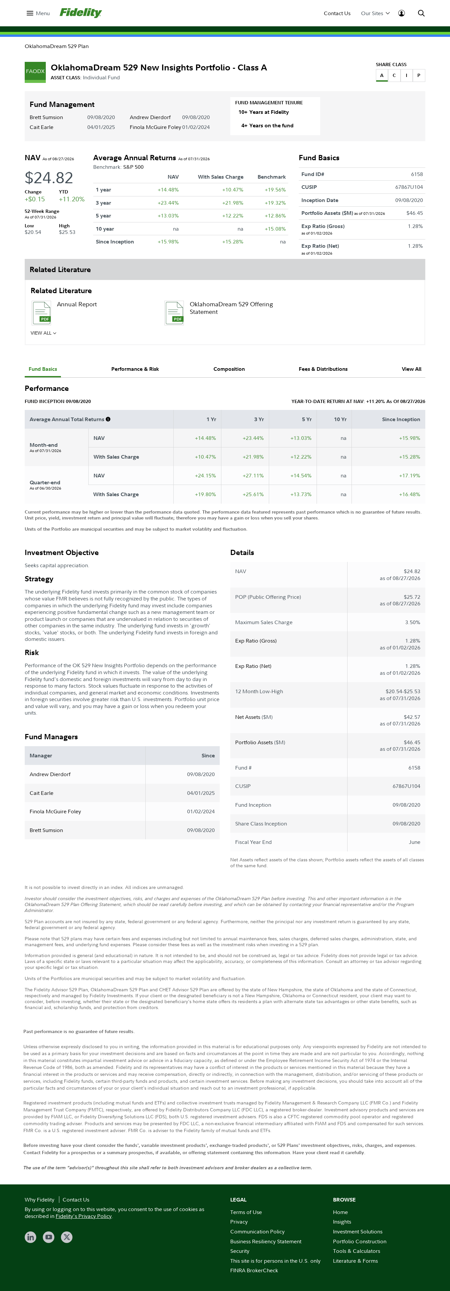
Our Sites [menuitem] (372, 13)
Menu (43, 13)
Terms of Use (246, 1212)
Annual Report (77, 304)
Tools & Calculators (356, 1250)
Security (239, 1250)
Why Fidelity (39, 1199)
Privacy (239, 1221)
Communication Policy (257, 1231)
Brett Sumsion (46, 117)
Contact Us (337, 13)
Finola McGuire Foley (155, 127)
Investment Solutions (357, 1231)
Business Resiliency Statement (265, 1241)
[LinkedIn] (30, 1237)
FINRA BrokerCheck (254, 1270)
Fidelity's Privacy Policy (84, 1216)
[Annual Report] (41, 313)
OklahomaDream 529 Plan (57, 46)
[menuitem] (38, 13)
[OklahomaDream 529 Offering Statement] (173, 313)
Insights (342, 1221)
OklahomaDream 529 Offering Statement (231, 308)
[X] (66, 1237)
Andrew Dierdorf (150, 117)
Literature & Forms (355, 1260)
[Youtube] (48, 1237)
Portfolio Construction (359, 1241)
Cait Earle (41, 127)
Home (340, 1212)
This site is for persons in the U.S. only (275, 1260)
